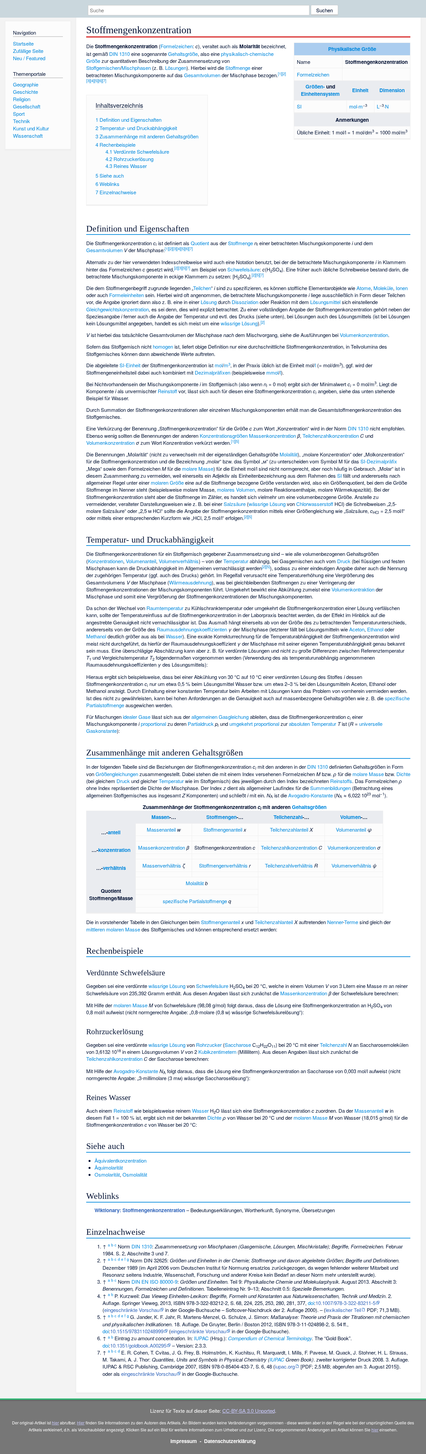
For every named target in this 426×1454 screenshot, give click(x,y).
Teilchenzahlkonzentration (331, 435)
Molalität (289, 454)
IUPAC (201, 1338)
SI (299, 106)
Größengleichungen (117, 773)
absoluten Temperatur (312, 723)
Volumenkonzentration (364, 334)
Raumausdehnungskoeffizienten (192, 629)
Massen (160, 817)
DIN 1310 (119, 53)
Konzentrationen (105, 561)
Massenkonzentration (272, 435)
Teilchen (202, 287)
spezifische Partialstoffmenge (195, 900)
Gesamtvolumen (202, 75)
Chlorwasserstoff (314, 503)
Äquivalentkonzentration (120, 1160)
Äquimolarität (109, 1167)
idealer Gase (136, 716)
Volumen (350, 817)
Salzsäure (235, 503)
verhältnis (114, 868)
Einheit (360, 90)
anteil (114, 832)
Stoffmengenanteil (222, 829)
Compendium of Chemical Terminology (270, 1338)
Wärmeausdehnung (190, 582)
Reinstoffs (341, 780)
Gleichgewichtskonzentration (117, 309)
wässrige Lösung (239, 323)
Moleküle (383, 287)
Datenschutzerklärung (230, 1441)
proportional (153, 723)
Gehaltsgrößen (309, 807)
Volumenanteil (141, 561)
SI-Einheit (129, 365)
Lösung (209, 301)
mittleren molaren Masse (113, 929)
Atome (363, 287)
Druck (343, 561)
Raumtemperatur (164, 607)
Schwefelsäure (243, 269)
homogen (163, 346)
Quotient (200, 243)
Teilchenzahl (288, 817)
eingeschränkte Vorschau (131, 1309)
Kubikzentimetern (217, 1051)
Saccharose (238, 1044)
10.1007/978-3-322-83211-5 (345, 1302)
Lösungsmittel (325, 301)
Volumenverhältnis (179, 561)
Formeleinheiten (126, 294)
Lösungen (175, 67)
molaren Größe (167, 482)
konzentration (114, 850)
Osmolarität (107, 1174)
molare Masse (197, 468)
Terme (351, 921)
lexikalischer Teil (343, 1309)
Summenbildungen (330, 787)
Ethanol (375, 629)
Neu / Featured (29, 58)
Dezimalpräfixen (212, 372)
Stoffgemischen (103, 67)
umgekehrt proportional (254, 723)
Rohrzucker (209, 1044)
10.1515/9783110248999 (136, 1331)
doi (311, 1302)
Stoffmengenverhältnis (223, 865)
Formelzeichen (313, 74)
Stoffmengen (221, 817)
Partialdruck (201, 723)
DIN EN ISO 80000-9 (154, 1281)
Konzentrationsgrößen (224, 435)
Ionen (402, 287)
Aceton (356, 629)
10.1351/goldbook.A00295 (138, 1345)
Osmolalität (134, 1174)
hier (55, 1422)
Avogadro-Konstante (310, 795)
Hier (81, 1422)
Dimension (392, 90)
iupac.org (285, 1366)
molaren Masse (130, 1005)
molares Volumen (236, 489)
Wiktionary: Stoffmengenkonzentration (140, 1210)
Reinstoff (167, 391)
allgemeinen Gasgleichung (220, 716)
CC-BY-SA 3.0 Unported (248, 1410)
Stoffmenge (237, 67)
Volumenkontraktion (352, 589)
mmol (272, 372)
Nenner (335, 921)
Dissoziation (245, 301)
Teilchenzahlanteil (289, 829)
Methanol (96, 636)
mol (353, 106)
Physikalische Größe (352, 49)
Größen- (315, 86)
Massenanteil (161, 829)
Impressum (183, 1441)
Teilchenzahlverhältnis (289, 865)
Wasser (174, 636)
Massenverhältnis (161, 865)
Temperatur (235, 561)
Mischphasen (136, 67)
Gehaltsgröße (183, 53)
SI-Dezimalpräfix (378, 461)
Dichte (403, 773)
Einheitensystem (320, 93)
